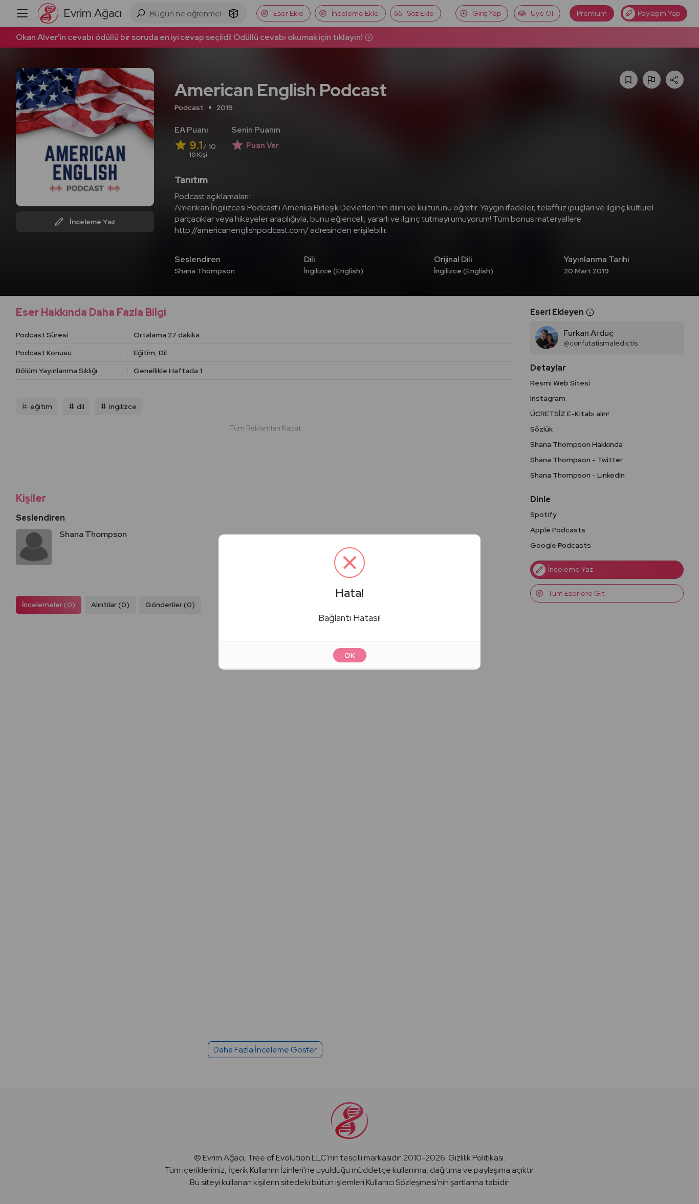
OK (349, 655)
